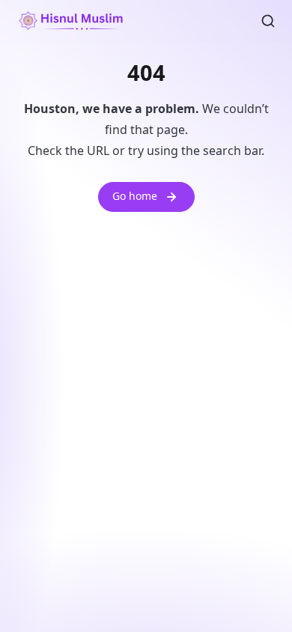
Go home (134, 196)
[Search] (268, 21)
